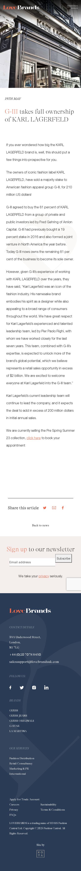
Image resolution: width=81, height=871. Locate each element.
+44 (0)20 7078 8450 (25, 654)
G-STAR (14, 725)
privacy (44, 576)
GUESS (13, 710)
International (17, 773)
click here (34, 438)
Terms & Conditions (52, 809)
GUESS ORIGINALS (21, 720)
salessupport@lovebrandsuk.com (34, 662)
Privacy (13, 809)
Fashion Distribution (21, 758)
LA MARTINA (18, 731)
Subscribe (63, 558)
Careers (14, 804)
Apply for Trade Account (24, 799)
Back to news (40, 525)
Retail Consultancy (20, 763)
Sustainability (48, 804)
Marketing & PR (19, 768)
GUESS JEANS (18, 715)
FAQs (12, 814)
